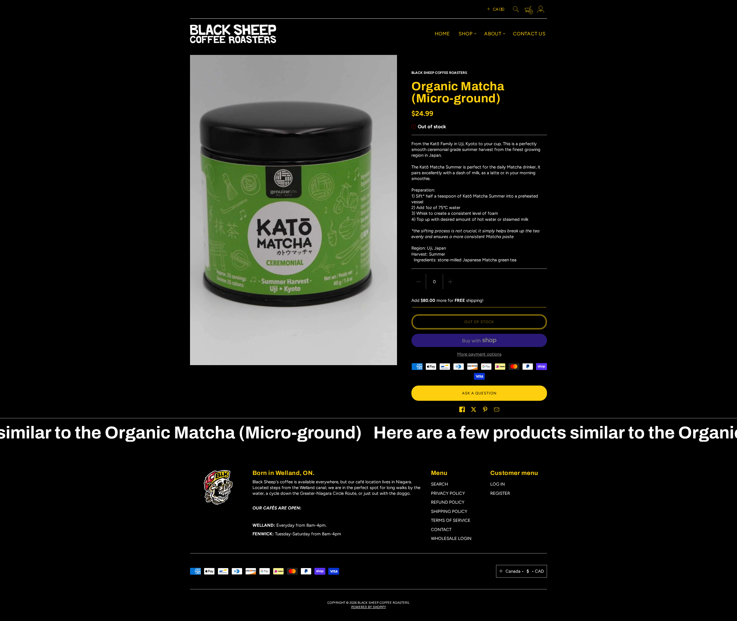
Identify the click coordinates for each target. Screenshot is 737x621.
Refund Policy (447, 502)
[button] (462, 409)
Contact (441, 529)
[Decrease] (418, 282)
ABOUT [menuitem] (493, 34)
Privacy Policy (448, 493)
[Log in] (540, 9)
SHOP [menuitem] (466, 34)
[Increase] (450, 282)
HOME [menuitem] (442, 34)
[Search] (516, 9)
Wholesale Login (451, 538)
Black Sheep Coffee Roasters (439, 73)
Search (439, 484)
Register (500, 493)
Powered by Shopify (368, 607)
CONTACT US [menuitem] (529, 34)
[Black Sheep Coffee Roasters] (233, 34)
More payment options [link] (479, 354)
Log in (497, 484)
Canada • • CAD (525, 571)
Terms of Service (450, 520)
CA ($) (498, 9)
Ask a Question (479, 393)
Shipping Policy (449, 511)
